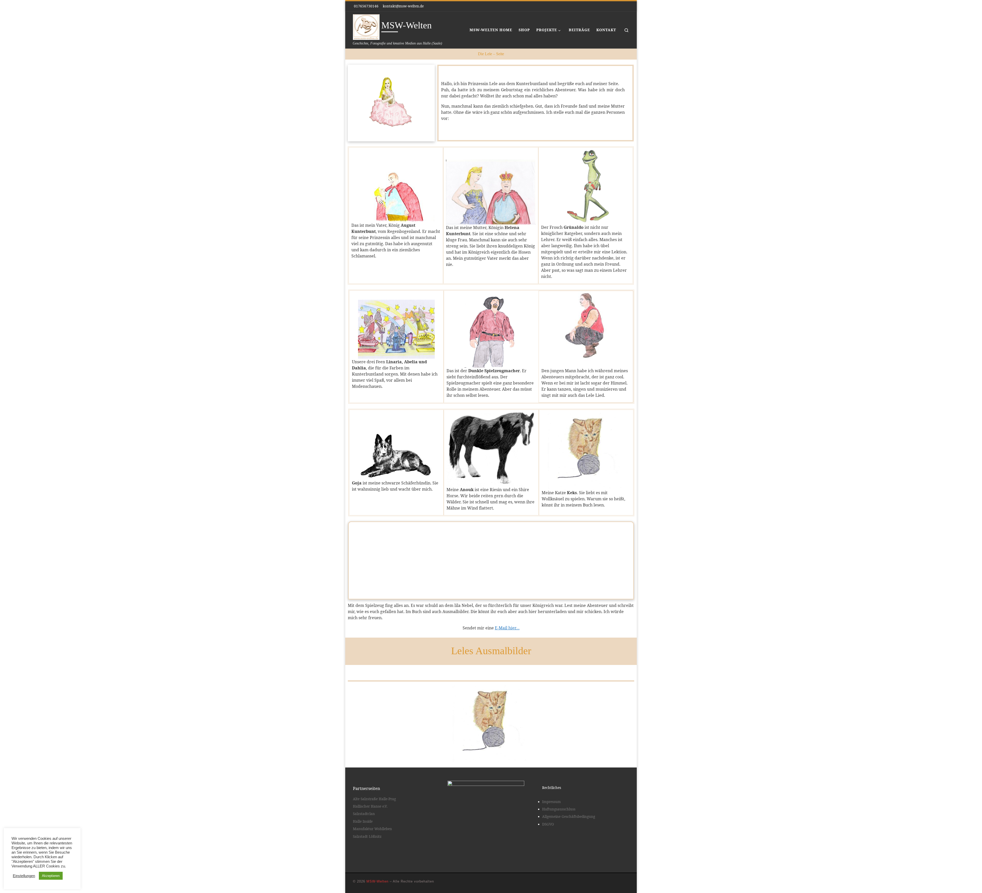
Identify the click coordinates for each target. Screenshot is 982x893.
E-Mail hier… (507, 628)
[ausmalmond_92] (502, 668)
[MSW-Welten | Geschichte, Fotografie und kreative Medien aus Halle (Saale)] (366, 26)
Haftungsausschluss (558, 809)
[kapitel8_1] (495, 668)
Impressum (551, 801)
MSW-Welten (377, 881)
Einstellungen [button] (24, 876)
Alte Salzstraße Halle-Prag (374, 799)
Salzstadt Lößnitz (367, 836)
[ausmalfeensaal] (480, 668)
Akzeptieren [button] (51, 876)
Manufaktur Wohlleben (372, 829)
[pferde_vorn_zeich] (487, 668)
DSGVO (548, 824)
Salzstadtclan (364, 813)
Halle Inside (363, 821)
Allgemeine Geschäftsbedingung (568, 816)
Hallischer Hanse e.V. (370, 806)
